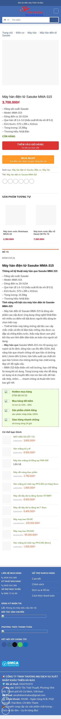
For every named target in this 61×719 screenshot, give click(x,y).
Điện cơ (20, 32)
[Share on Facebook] (10, 181)
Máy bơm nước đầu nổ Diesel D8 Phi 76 (44, 232)
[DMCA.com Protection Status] (10, 663)
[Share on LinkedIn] (31, 181)
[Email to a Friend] (21, 181)
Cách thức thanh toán (43, 595)
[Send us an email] (14, 644)
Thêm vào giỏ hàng (30, 144)
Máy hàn (32, 32)
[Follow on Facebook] (4, 644)
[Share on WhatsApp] (5, 181)
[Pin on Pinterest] (26, 181)
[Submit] (54, 20)
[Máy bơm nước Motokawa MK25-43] (15, 215)
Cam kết (36, 579)
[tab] (30, 252)
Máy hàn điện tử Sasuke (22, 170)
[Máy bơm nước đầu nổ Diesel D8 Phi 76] (46, 215)
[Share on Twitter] (15, 181)
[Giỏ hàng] (56, 11)
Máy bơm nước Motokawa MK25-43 (15, 232)
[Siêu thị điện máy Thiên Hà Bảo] (30, 11)
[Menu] (4, 11)
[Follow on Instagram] (9, 644)
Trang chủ (7, 32)
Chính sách (38, 584)
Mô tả (5, 252)
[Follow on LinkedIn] (25, 644)
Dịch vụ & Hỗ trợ (40, 590)
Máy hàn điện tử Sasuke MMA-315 (22, 175)
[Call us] (20, 644)
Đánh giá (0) (8, 258)
